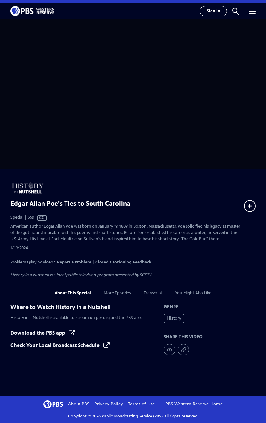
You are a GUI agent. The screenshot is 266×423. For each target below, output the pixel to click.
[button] (235, 11)
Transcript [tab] (153, 293)
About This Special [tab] (73, 293)
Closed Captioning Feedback (123, 262)
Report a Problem (74, 262)
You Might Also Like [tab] (193, 293)
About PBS (78, 404)
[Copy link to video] (183, 349)
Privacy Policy (108, 404)
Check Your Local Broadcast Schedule (55, 345)
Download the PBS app (38, 333)
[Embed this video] (169, 349)
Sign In (213, 11)
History (174, 318)
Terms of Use (141, 404)
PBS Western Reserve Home (194, 404)
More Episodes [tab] (117, 293)
